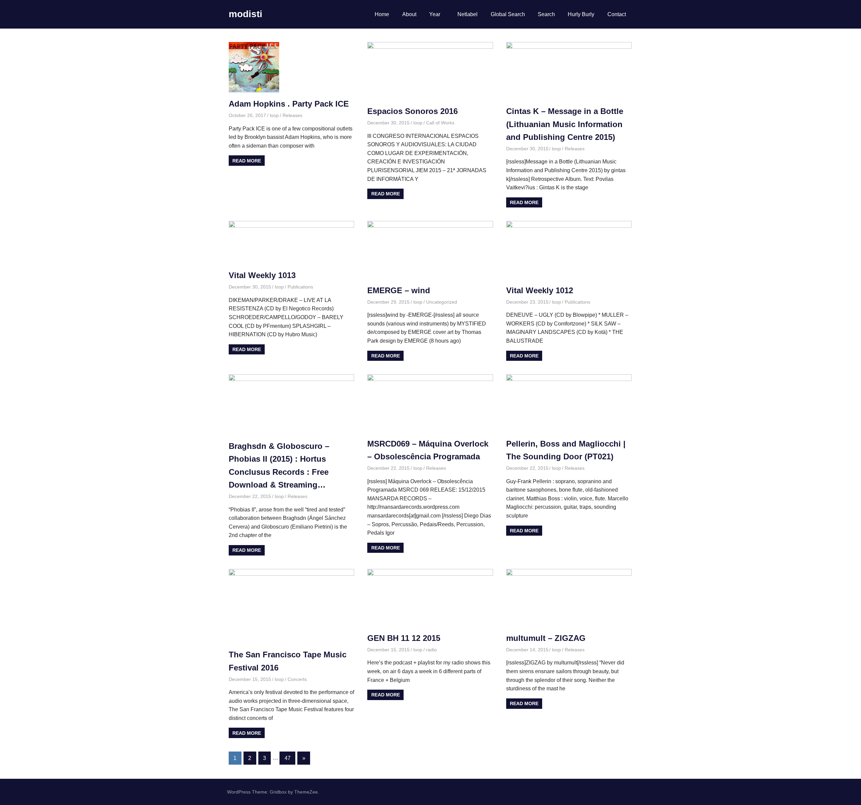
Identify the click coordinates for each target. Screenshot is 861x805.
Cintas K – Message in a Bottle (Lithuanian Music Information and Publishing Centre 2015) (564, 124)
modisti (245, 14)
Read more (246, 160)
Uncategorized (441, 302)
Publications (300, 287)
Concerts (297, 679)
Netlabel (467, 14)
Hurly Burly (581, 14)
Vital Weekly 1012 (539, 290)
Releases (292, 115)
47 (288, 758)
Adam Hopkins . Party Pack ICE (289, 103)
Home (382, 14)
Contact (616, 14)
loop (274, 115)
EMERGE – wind (398, 290)
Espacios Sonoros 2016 (412, 111)
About (409, 14)
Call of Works (440, 122)
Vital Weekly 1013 (262, 275)
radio (431, 649)
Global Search (508, 14)
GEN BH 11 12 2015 (403, 638)
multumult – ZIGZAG (546, 638)
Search (546, 14)
